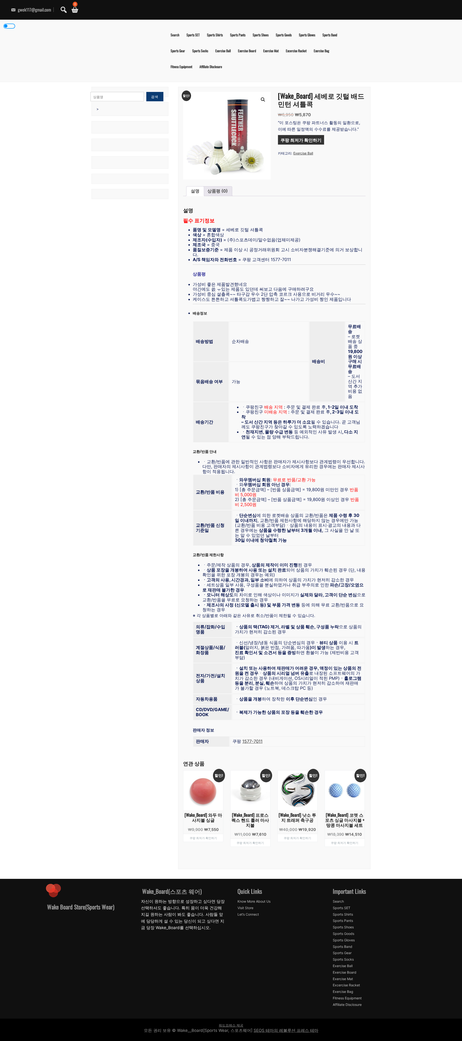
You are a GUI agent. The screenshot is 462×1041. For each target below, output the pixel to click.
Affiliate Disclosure (210, 66)
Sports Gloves (307, 34)
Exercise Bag (321, 50)
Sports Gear (178, 50)
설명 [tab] (195, 190)
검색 (154, 97)
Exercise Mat (271, 50)
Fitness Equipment (181, 66)
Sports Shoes (261, 34)
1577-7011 (252, 741)
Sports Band (329, 34)
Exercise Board (247, 50)
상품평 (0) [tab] (217, 190)
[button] (263, 99)
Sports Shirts (215, 34)
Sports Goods (284, 34)
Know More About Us (253, 901)
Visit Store (245, 908)
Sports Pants (237, 34)
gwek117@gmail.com (34, 9)
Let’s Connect (248, 914)
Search (175, 34)
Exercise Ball (223, 50)
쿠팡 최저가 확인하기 (301, 140)
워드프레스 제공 (231, 1025)
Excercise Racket (296, 50)
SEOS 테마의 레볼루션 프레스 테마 (286, 1030)
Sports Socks (200, 50)
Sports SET (193, 34)
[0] (73, 10)
